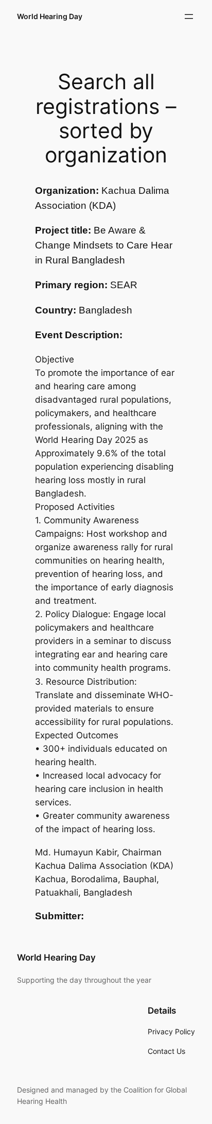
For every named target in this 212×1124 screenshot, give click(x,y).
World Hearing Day (49, 16)
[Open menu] (189, 16)
